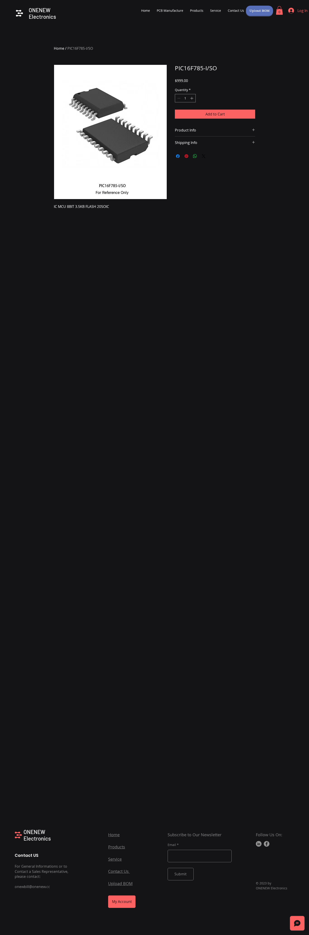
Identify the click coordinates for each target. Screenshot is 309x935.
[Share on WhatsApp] (195, 156)
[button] (279, 10)
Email (172, 844)
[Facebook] (266, 844)
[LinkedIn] (258, 844)
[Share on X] (203, 156)
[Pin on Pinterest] (186, 156)
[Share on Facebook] (178, 156)
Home (59, 48)
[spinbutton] (185, 98)
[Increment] (192, 98)
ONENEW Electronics (42, 13)
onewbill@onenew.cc (32, 886)
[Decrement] (178, 98)
